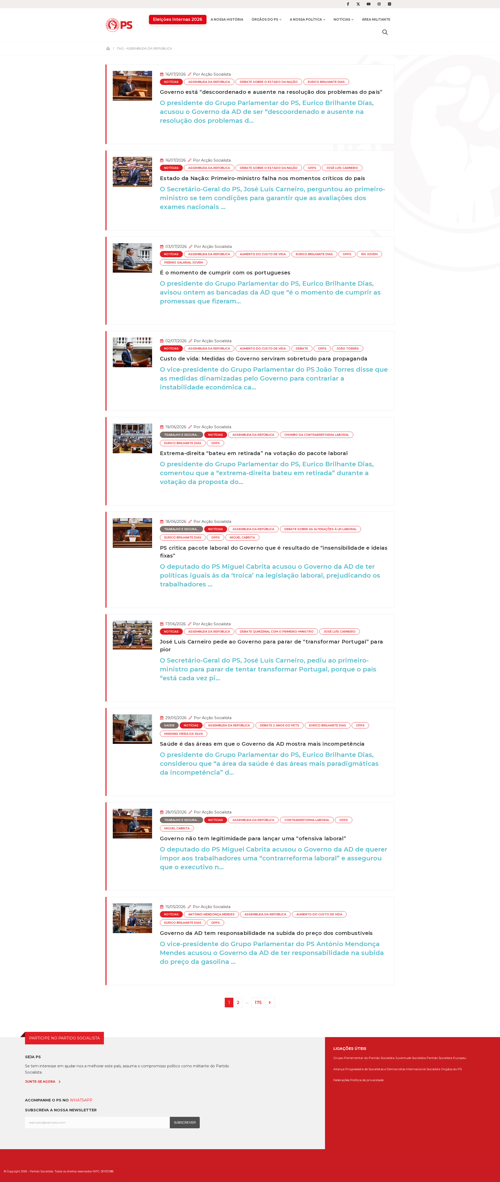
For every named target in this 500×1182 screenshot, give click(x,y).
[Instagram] (379, 4)
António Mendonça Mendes (211, 914)
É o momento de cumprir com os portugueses (225, 273)
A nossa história (227, 19)
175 (258, 1002)
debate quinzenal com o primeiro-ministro (277, 631)
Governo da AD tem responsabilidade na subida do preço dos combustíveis (266, 933)
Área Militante (376, 19)
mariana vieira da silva (183, 734)
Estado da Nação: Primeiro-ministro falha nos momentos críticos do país (262, 178)
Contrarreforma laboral (306, 820)
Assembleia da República (209, 82)
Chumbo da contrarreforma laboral (316, 435)
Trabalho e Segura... (181, 435)
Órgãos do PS (265, 19)
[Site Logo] (120, 24)
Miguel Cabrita (242, 537)
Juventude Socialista (410, 1058)
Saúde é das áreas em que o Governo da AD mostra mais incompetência (262, 744)
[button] (385, 32)
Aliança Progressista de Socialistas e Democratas (369, 1069)
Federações (341, 1080)
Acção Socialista (216, 74)
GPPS (312, 168)
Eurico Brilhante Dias (326, 82)
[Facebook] (348, 4)
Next (270, 1002)
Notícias (342, 19)
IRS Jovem (369, 254)
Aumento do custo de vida (263, 254)
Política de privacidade (367, 1080)
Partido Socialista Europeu (446, 1058)
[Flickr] (390, 4)
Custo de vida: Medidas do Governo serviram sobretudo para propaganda (263, 359)
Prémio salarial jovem (183, 262)
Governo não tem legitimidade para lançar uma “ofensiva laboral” (253, 838)
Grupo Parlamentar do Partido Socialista (364, 1058)
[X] (358, 4)
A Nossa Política (306, 19)
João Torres (347, 348)
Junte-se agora (40, 1081)
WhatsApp (81, 1100)
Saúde (169, 725)
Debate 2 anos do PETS (279, 725)
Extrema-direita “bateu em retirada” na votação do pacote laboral (254, 453)
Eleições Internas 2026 (177, 19)
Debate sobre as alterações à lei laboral (320, 529)
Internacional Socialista (423, 1069)
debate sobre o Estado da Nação (269, 82)
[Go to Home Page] (108, 48)
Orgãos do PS (451, 1069)
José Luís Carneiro (342, 168)
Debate (302, 348)
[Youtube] (369, 4)
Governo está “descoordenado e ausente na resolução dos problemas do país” (271, 92)
